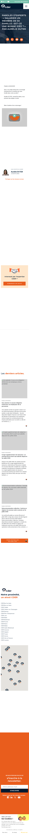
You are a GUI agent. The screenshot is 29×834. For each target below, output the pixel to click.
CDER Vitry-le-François (7, 638)
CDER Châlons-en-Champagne (9, 609)
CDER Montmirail (5, 619)
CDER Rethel (4, 626)
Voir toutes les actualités (12, 540)
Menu (26, 6)
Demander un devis (14, 283)
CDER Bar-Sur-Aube (6, 603)
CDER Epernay (4, 611)
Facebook (1, 1)
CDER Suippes (4, 632)
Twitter (6, 1)
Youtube (8, 1)
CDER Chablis (4, 607)
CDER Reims (4, 623)
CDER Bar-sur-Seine (6, 605)
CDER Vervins (4, 636)
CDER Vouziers (5, 640)
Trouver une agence (21, 1)
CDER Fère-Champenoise (7, 613)
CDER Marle (4, 617)
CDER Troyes (4, 634)
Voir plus (24, 425)
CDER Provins (4, 621)
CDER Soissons (5, 630)
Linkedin (3, 1)
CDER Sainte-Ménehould (7, 628)
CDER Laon (4, 615)
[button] (19, 682)
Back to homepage (5, 6)
